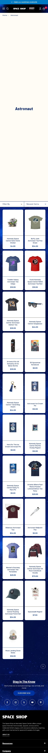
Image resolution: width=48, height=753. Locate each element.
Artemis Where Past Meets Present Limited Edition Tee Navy (35, 487)
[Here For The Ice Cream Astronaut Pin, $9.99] (13, 427)
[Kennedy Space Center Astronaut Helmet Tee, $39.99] (13, 305)
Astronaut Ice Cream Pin (35, 404)
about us (5, 734)
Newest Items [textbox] (32, 204)
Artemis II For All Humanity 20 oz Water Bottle (13, 363)
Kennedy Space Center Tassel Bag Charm (13, 404)
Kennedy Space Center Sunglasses (35, 322)
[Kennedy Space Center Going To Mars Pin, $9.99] (13, 468)
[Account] (40, 8)
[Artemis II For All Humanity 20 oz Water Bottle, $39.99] (13, 346)
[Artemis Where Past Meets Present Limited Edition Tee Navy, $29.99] (35, 468)
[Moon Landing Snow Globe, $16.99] (13, 635)
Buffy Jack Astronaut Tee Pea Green (35, 240)
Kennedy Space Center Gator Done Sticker (13, 240)
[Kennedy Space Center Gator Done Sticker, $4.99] (13, 223)
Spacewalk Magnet (35, 612)
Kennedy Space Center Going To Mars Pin (13, 487)
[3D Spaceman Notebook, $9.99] (35, 346)
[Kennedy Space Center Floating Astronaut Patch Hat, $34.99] (13, 594)
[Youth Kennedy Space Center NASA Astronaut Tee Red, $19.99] (35, 264)
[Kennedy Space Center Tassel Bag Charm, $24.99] (13, 387)
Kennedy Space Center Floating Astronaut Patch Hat (13, 611)
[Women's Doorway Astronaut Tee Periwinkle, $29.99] (13, 550)
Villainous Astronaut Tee (13, 529)
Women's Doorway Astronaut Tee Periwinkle (13, 569)
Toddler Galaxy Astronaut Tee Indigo (13, 281)
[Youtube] (32, 702)
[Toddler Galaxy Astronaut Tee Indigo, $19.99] (13, 264)
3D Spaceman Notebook (35, 363)
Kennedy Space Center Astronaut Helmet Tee (13, 322)
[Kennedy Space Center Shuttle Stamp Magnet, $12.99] (35, 427)
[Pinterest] (41, 702)
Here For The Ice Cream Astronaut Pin (13, 445)
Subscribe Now (24, 693)
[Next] (43, 666)
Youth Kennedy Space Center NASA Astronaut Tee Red (35, 281)
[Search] (7, 8)
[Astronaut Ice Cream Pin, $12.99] (35, 387)
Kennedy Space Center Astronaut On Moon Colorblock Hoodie (35, 569)
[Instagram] (16, 702)
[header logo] (24, 9)
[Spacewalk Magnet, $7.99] (35, 594)
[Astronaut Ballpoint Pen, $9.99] (35, 512)
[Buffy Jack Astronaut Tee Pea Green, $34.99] (35, 223)
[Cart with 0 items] (44, 8)
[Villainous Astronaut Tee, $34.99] (13, 512)
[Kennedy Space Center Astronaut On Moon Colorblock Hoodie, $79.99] (35, 550)
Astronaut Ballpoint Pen (35, 529)
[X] (24, 702)
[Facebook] (7, 702)
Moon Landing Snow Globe (13, 651)
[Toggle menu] (3, 8)
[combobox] (36, 204)
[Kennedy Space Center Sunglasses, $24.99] (35, 305)
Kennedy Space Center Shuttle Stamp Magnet (35, 445)
